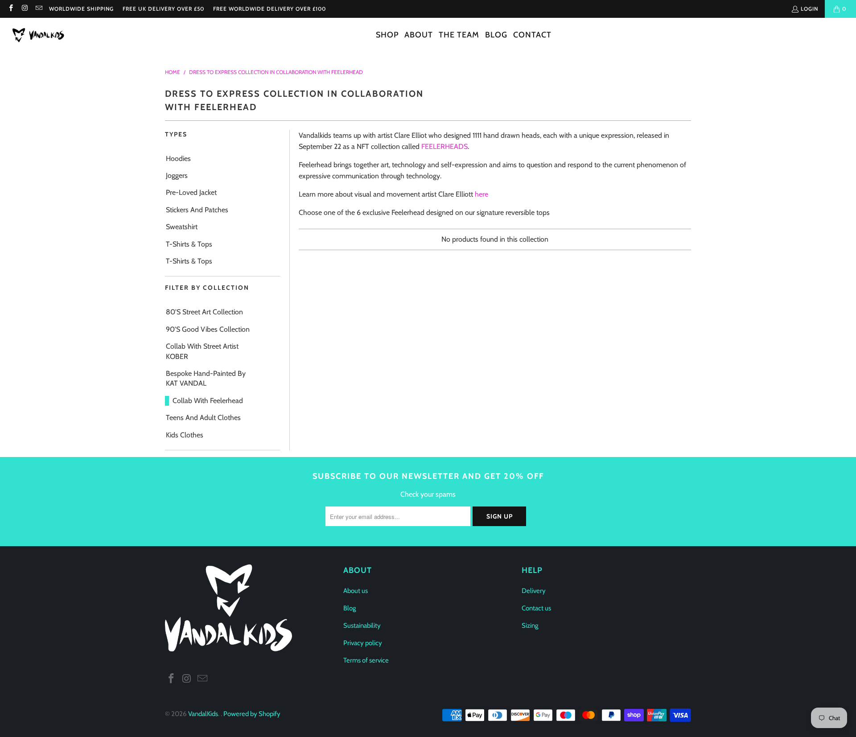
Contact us (536, 608)
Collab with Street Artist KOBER (202, 351)
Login (809, 8)
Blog (349, 608)
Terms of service (366, 660)
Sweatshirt (182, 226)
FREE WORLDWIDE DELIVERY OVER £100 (269, 8)
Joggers (177, 175)
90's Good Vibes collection (208, 329)
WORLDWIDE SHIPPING (81, 8)
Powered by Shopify (251, 714)
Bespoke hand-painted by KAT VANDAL (206, 378)
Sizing (530, 626)
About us (355, 591)
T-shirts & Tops (189, 244)
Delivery (534, 591)
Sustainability (362, 626)
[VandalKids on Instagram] (24, 8)
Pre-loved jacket (191, 192)
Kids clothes (184, 435)
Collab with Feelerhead (208, 400)
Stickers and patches (197, 210)
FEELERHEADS (444, 146)
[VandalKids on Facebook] (10, 8)
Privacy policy (362, 643)
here (481, 194)
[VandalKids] (40, 35)
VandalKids (203, 714)
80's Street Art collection (204, 312)
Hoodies (178, 158)
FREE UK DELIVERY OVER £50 (163, 8)
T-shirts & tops (189, 261)
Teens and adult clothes (203, 417)
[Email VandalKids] (38, 8)
